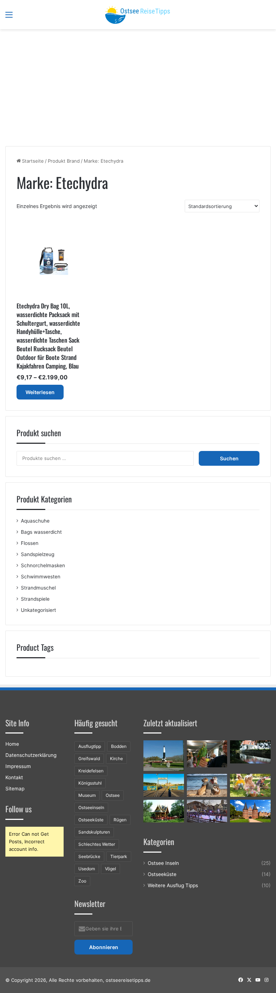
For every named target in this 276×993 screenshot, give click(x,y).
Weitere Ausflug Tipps (173, 885)
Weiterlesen (40, 392)
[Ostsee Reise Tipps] (138, 14)
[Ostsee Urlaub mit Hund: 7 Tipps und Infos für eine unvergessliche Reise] (207, 785)
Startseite (33, 161)
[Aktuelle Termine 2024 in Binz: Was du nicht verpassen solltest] (163, 785)
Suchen (229, 458)
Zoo (82, 881)
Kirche (116, 758)
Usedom (86, 868)
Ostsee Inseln (163, 863)
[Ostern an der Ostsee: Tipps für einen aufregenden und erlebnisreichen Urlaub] (250, 785)
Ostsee (113, 795)
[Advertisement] (138, 90)
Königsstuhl (90, 783)
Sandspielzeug (37, 554)
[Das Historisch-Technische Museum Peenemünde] (163, 755)
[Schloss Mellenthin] (250, 751)
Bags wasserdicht (41, 532)
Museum (87, 795)
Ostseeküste (91, 819)
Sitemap (14, 788)
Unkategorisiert (38, 610)
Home (12, 744)
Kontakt (14, 777)
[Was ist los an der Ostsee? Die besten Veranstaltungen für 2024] (207, 811)
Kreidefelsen (91, 770)
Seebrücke (89, 856)
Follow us (18, 808)
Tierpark (118, 856)
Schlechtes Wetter (96, 844)
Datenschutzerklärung (30, 755)
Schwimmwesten (40, 576)
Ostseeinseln (91, 807)
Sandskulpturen (94, 832)
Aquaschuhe (35, 521)
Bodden (118, 746)
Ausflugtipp (89, 746)
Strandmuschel (38, 588)
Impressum (18, 766)
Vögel (110, 868)
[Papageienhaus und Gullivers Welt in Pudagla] (207, 753)
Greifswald (89, 758)
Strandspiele (35, 599)
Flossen (29, 543)
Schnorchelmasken (43, 565)
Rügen (120, 819)
